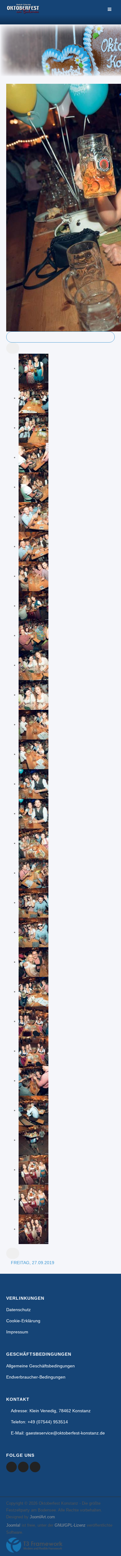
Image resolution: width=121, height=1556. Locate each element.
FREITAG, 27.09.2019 (32, 1262)
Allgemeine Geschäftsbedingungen (40, 1365)
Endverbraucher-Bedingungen (35, 1377)
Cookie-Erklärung (23, 1320)
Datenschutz (18, 1309)
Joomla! (13, 1525)
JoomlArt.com (42, 1517)
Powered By (34, 1545)
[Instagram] (35, 1467)
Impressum (17, 1331)
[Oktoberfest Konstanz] (23, 12)
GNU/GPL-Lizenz (70, 1525)
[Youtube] (23, 1467)
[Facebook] (11, 1467)
